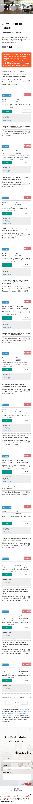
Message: (6, 772)
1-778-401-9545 (6, 119)
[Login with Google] (6, 48)
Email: (5, 766)
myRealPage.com (16, 790)
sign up (22, 63)
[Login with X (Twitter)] (10, 48)
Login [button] (18, 47)
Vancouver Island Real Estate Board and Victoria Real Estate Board (16, 714)
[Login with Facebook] (3, 48)
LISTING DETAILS (7, 111)
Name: (5, 759)
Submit (28, 783)
